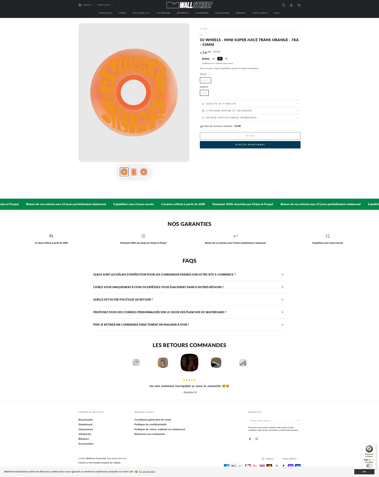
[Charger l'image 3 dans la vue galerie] (143, 171)
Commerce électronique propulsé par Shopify (99, 463)
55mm (205, 80)
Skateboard (85, 424)
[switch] (369, 466)
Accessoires (86, 443)
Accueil (204, 28)
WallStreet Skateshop (96, 458)
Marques (83, 439)
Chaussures (85, 429)
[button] (283, 5)
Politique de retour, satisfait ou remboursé (159, 429)
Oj (201, 35)
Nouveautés (85, 419)
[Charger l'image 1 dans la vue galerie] (124, 171)
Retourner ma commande (149, 434)
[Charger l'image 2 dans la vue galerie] (134, 171)
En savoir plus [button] (147, 471)
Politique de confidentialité (150, 424)
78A (204, 93)
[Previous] (130, 363)
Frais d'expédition (222, 68)
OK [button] (364, 471)
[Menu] (374, 445)
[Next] (249, 363)
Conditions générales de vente (152, 419)
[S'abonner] (299, 420)
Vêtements (84, 434)
